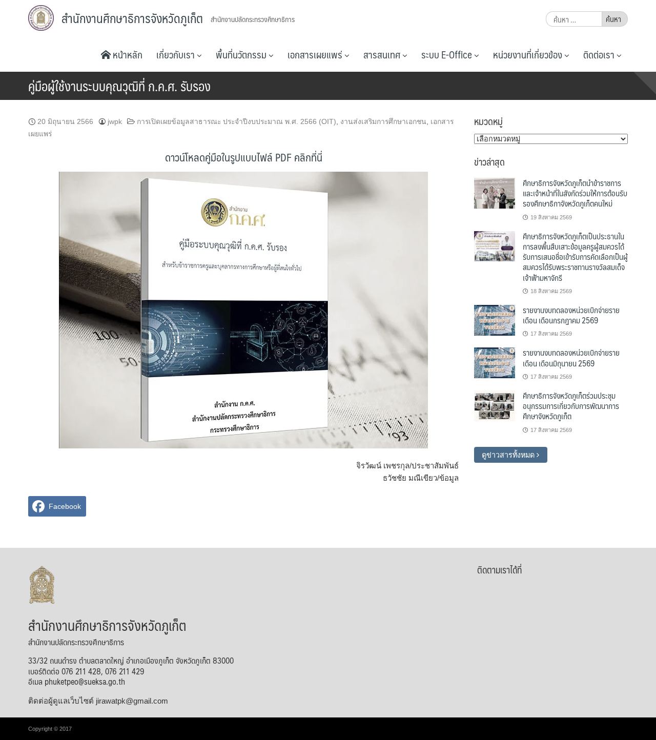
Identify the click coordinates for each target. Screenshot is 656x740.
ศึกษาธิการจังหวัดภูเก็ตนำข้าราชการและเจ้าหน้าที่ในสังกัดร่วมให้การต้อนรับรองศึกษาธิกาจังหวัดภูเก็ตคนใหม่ (575, 193)
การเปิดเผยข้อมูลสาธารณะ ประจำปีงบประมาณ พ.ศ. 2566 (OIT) (236, 121)
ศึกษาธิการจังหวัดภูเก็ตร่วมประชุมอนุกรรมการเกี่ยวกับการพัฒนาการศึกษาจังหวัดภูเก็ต (571, 405)
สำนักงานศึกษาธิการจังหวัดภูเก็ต (132, 18)
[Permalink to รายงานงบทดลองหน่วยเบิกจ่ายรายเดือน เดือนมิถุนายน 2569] (494, 362)
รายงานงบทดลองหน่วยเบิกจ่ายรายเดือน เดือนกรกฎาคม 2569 (571, 315)
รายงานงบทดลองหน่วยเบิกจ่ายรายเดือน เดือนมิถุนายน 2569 (571, 357)
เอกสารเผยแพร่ (316, 54)
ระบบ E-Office (447, 54)
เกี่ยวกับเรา (176, 54)
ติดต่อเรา (600, 54)
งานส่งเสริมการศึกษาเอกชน (383, 121)
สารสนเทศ (382, 54)
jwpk (115, 121)
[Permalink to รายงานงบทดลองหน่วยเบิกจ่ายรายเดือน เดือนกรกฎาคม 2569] (494, 320)
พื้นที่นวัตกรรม (242, 54)
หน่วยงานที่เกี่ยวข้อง (528, 54)
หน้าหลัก (126, 54)
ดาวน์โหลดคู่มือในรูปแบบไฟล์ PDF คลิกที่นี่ (243, 157)
